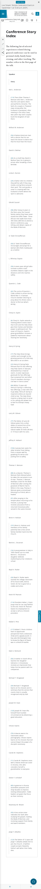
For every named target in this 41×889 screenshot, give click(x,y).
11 (12, 760)
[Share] (3, 52)
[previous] (10, 886)
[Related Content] (32, 20)
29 (12, 181)
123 (12, 840)
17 (12, 354)
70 (12, 733)
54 (12, 135)
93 (12, 812)
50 (12, 244)
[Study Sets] (22, 20)
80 (12, 785)
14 (12, 550)
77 (12, 421)
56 (12, 659)
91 (12, 498)
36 (12, 266)
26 (12, 577)
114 (12, 602)
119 (12, 97)
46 (12, 158)
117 (12, 629)
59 (12, 686)
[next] (30, 886)
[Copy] (3, 48)
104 (12, 448)
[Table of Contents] (2, 20)
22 (12, 364)
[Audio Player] (34, 881)
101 (12, 525)
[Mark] (3, 44)
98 (12, 210)
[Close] (3, 39)
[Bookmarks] (27, 20)
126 (12, 711)
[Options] (36, 20)
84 (12, 385)
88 (12, 473)
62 (12, 291)
